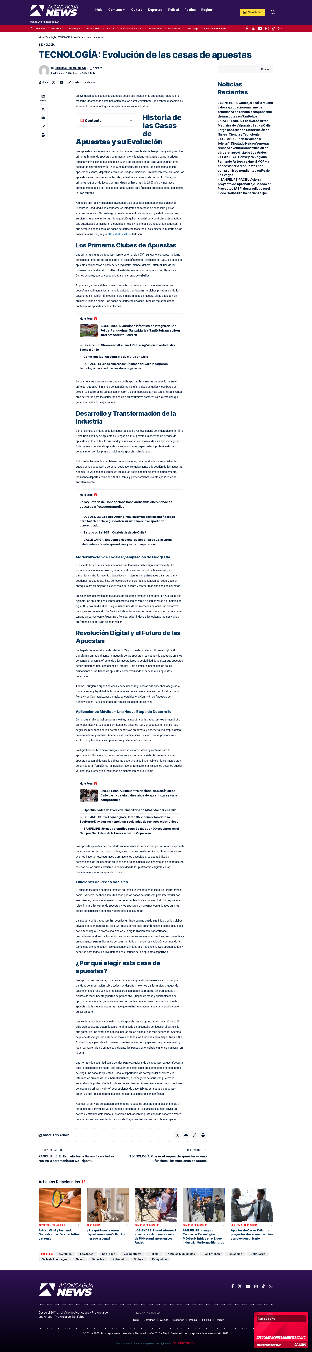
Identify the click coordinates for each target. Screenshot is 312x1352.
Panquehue (159, 1259)
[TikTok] (273, 28)
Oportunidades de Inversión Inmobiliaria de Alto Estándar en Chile (130, 810)
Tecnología (51, 37)
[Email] (61, 82)
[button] (273, 12)
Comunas (40, 28)
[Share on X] (53, 82)
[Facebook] (247, 28)
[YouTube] (260, 28)
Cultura (139, 1259)
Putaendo (119, 1259)
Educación (174, 28)
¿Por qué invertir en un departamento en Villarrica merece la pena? (106, 1234)
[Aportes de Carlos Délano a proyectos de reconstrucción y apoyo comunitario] (252, 1205)
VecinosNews (93, 28)
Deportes (44, 1225)
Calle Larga (192, 28)
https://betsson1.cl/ (119, 234)
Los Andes (57, 28)
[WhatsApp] (279, 28)
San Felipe (74, 28)
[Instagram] (267, 28)
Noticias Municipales (131, 28)
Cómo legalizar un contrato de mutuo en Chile (116, 356)
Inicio (41, 37)
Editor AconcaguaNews (70, 68)
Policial (110, 28)
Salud (79, 1259)
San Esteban (155, 28)
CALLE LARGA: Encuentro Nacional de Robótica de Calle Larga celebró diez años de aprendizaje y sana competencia (138, 795)
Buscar (265, 69)
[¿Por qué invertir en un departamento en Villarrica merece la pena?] (108, 1205)
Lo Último (236, 1225)
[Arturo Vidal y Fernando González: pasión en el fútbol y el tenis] (60, 1205)
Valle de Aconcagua (215, 28)
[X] (253, 28)
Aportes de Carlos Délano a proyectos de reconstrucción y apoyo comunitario (252, 1234)
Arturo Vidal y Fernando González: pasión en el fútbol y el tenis (59, 1234)
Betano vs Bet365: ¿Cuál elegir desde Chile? (115, 532)
